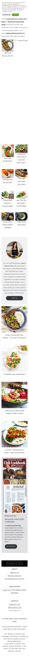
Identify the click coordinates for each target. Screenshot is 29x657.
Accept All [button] (15, 15)
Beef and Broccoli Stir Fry (15, 33)
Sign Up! (7, 590)
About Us (14, 573)
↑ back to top (14, 563)
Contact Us (14, 604)
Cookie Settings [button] (6, 15)
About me (14, 298)
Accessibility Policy (14, 579)
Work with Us (14, 607)
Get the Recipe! (11, 546)
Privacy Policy (14, 576)
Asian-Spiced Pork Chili (14, 526)
